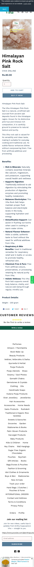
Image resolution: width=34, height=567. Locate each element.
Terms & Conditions (17, 502)
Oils (22, 386)
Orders (13, 513)
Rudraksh (25, 409)
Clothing (14, 386)
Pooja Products (17, 367)
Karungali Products (17, 435)
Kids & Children (13, 442)
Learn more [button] (27, 3)
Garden (22, 423)
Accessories (9, 405)
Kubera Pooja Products (17, 394)
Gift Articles (13, 461)
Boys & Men (10, 476)
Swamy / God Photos (17, 375)
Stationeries (23, 476)
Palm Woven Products (17, 431)
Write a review (17, 328)
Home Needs (24, 405)
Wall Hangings (23, 446)
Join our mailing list (17, 519)
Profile (21, 513)
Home (25, 442)
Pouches (12, 457)
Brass (24, 371)
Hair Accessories (17, 401)
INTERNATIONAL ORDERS (17, 494)
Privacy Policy (17, 506)
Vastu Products (11, 409)
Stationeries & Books (17, 427)
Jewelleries (25, 397)
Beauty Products (17, 355)
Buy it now (17, 95)
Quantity (6, 80)
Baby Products (17, 439)
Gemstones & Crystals (17, 382)
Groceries (12, 423)
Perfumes (17, 344)
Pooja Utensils (13, 371)
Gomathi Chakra (17, 378)
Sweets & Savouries (17, 419)
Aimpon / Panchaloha (17, 348)
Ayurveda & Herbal (17, 363)
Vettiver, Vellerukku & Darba (17, 359)
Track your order (17, 484)
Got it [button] (4, 9)
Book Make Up (17, 352)
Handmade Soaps (17, 390)
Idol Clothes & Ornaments (17, 472)
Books (23, 461)
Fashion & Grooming (17, 468)
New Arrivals (17, 480)
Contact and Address (17, 498)
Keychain (22, 457)
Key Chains (9, 446)
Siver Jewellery (10, 397)
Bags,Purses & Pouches (17, 464)
